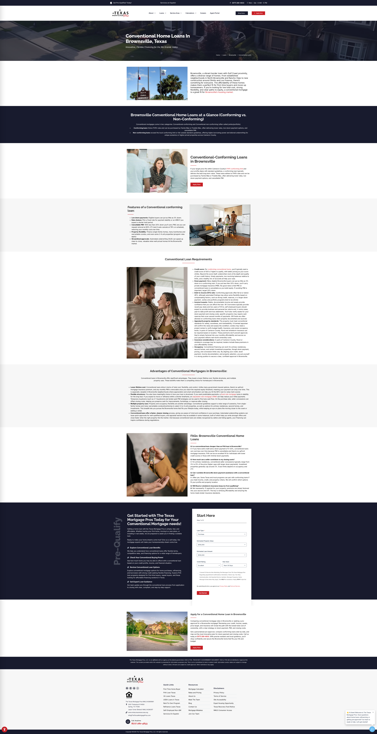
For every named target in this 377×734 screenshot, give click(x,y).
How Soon (226, 561)
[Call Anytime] (128, 721)
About (151, 13)
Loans (161, 13)
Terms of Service (235, 586)
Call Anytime (136, 721)
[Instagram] (137, 688)
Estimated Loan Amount (204, 551)
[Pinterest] (134, 688)
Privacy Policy (224, 586)
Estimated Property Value (205, 541)
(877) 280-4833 (139, 723)
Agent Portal (214, 13)
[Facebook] (127, 688)
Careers (203, 13)
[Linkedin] (130, 688)
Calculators (190, 13)
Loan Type (201, 530)
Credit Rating (201, 561)
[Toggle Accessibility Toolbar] (4, 729)
